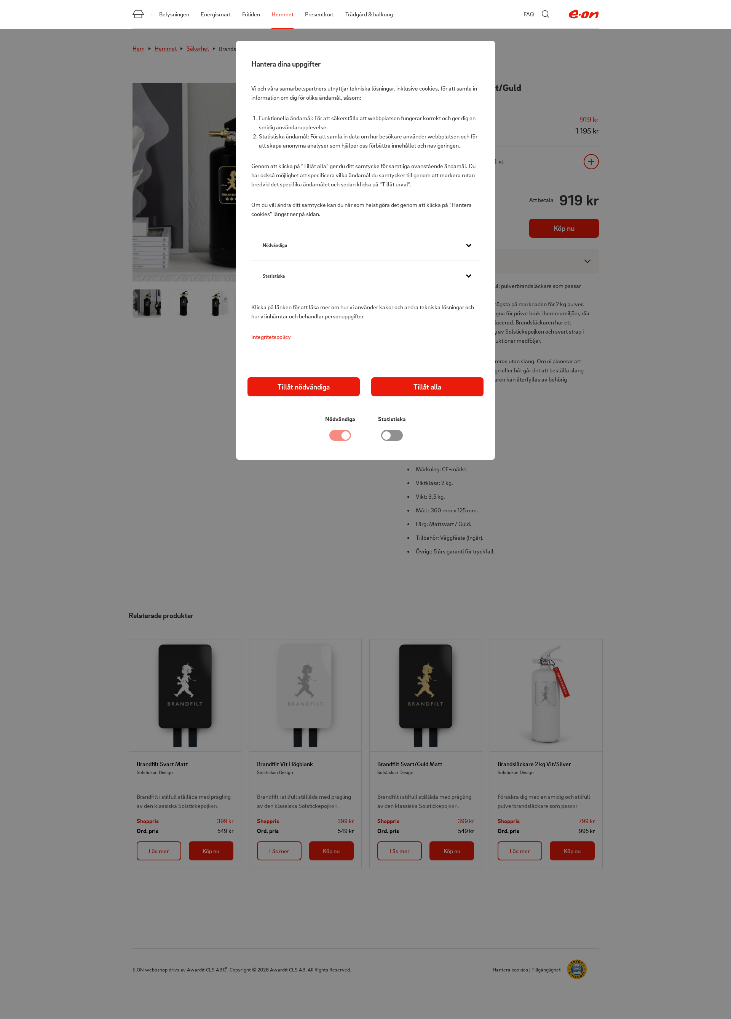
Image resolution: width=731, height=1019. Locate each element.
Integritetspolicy (271, 336)
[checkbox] (392, 437)
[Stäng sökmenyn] (545, 14)
